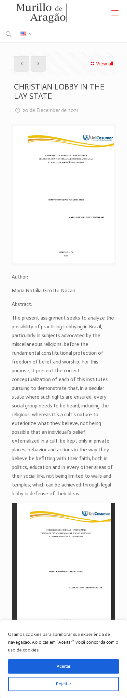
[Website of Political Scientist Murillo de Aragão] (63, 13)
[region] (63, 659)
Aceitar (64, 666)
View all (104, 64)
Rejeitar (63, 684)
